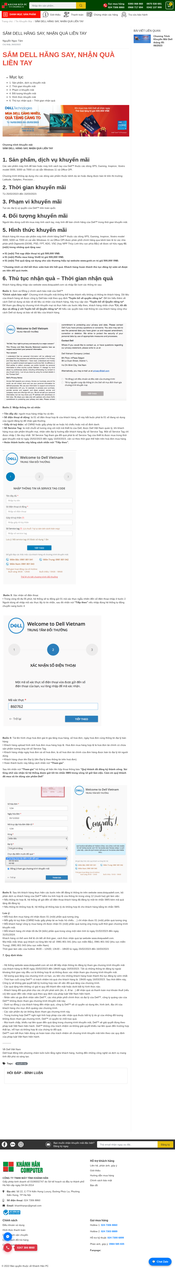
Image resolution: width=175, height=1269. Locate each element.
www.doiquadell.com (53, 284)
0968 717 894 (135, 7)
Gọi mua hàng (116, 3)
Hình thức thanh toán (14, 1229)
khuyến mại (21, 1064)
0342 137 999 (154, 7)
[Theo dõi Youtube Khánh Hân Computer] (21, 1144)
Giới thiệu (55, 14)
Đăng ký (165, 1144)
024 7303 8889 (109, 1231)
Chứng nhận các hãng (106, 14)
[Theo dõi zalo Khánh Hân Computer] (12, 1144)
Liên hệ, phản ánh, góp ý (103, 1165)
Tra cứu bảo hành (138, 14)
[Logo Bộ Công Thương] (11, 1212)
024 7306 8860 (116, 7)
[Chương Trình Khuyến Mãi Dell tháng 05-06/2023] (142, 39)
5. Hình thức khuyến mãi (23, 96)
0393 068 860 (135, 3)
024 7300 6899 (115, 1237)
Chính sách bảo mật (101, 1180)
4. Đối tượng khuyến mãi (22, 93)
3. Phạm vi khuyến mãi (21, 89)
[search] (81, 5)
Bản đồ (94, 1185)
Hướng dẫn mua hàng (102, 1175)
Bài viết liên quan (147, 30)
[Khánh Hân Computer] (15, 5)
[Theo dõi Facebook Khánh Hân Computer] (4, 1144)
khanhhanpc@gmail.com (28, 1205)
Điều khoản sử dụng (13, 1224)
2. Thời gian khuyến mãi (22, 86)
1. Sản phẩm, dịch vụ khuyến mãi (27, 82)
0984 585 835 (116, 1243)
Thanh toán (77, 14)
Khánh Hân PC (40, 1265)
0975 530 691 (154, 3)
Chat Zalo (160, 1261)
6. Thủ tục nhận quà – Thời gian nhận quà (32, 100)
